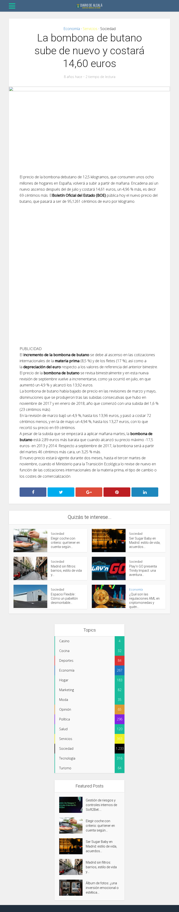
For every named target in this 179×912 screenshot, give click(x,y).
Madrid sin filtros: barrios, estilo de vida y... (66, 570)
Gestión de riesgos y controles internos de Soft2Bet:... (101, 804)
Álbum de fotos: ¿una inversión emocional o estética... (102, 887)
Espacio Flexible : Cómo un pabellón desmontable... (64, 598)
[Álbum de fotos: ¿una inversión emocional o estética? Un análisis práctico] (72, 888)
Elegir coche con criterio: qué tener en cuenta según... (65, 543)
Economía (71, 28)
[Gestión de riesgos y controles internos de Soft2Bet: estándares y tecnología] (72, 805)
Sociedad (108, 28)
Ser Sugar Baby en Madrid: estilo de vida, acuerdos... (144, 543)
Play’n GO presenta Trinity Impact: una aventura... (143, 570)
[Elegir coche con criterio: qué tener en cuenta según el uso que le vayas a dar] (72, 825)
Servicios (90, 28)
